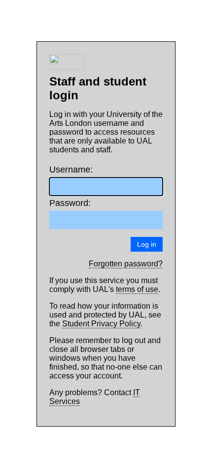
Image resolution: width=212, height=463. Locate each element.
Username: (67, 169)
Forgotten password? (126, 264)
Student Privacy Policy (101, 323)
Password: (67, 203)
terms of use (137, 289)
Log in (146, 244)
